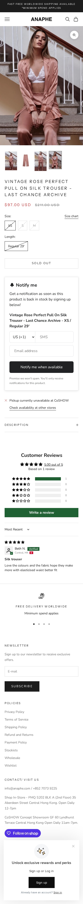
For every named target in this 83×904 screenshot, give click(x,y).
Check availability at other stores (32, 408)
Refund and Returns (19, 735)
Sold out (41, 263)
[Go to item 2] (25, 160)
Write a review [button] (41, 512)
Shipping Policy (16, 727)
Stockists (11, 750)
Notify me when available (42, 367)
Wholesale (12, 758)
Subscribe (22, 686)
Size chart (71, 216)
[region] (41, 604)
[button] (21, 479)
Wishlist (11, 765)
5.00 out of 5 (53, 464)
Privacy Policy (14, 712)
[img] (14, 542)
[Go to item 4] (55, 160)
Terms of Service (16, 719)
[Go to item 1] (11, 161)
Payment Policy (16, 742)
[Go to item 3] (40, 161)
